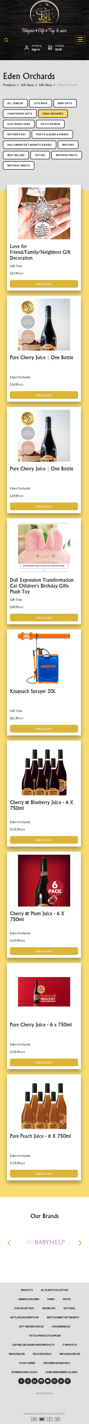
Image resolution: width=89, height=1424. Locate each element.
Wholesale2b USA (70, 1353)
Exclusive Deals (42, 1353)
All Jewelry (15, 103)
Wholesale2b (17, 1353)
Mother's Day (16, 134)
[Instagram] (54, 1381)
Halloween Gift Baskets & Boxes (29, 144)
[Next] (79, 1243)
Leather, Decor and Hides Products (33, 1344)
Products (9, 85)
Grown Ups (48, 1308)
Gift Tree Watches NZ (31, 1326)
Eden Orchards (67, 85)
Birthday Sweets (18, 165)
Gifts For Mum (50, 123)
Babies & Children (29, 1299)
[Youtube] (48, 1381)
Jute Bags (40, 103)
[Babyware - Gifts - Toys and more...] (44, 22)
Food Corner (27, 1362)
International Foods (24, 1372)
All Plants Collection (54, 1289)
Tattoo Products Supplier (44, 1335)
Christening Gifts (19, 113)
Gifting (40, 155)
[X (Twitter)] (28, 1381)
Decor (66, 1299)
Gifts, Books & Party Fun (24, 1317)
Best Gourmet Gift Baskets (63, 1317)
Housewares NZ (61, 1326)
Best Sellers (15, 155)
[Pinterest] (68, 1381)
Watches (68, 144)
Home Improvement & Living (61, 1372)
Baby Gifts (65, 103)
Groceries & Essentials (56, 1362)
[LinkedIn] (34, 1381)
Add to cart (44, 284)
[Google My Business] (41, 1381)
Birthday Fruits (66, 155)
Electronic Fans (18, 123)
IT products (70, 1344)
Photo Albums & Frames (52, 134)
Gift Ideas (27, 85)
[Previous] (9, 1243)
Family (51, 1299)
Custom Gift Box (24, 1308)
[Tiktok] (61, 1381)
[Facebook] (21, 1381)
